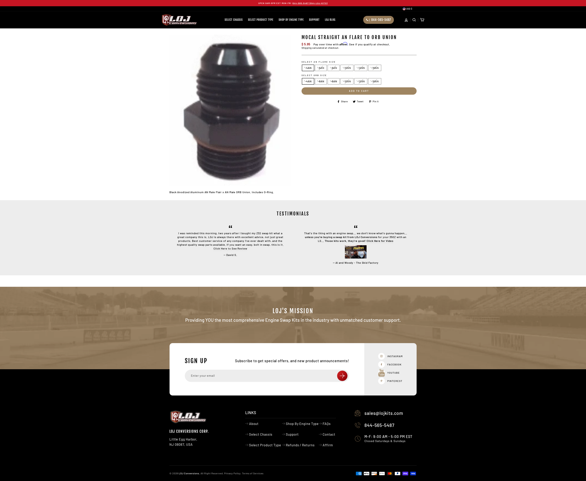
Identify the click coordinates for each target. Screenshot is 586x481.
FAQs (327, 424)
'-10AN (347, 67)
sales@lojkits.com (383, 413)
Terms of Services (253, 473)
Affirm (328, 445)
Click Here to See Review (230, 248)
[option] (293, 3)
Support (314, 19)
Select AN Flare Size (319, 61)
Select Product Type (260, 19)
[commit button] (342, 376)
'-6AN (320, 67)
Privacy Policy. (232, 473)
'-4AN (308, 67)
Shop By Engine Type (291, 19)
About (254, 424)
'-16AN (375, 67)
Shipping (307, 47)
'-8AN (333, 67)
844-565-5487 (379, 425)
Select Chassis (234, 19)
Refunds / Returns (300, 445)
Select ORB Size (314, 75)
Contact (329, 434)
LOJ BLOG (330, 19)
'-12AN (361, 67)
